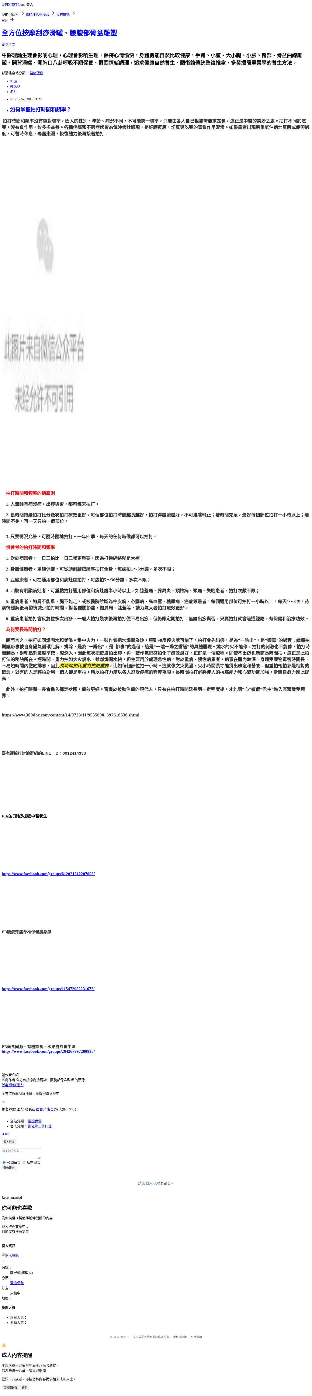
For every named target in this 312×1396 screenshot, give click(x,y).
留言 (50, 1109)
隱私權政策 (180, 1337)
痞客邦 (41, 1109)
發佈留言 (8, 1167)
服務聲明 (196, 1337)
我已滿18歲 (10, 1387)
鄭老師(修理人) (13, 1085)
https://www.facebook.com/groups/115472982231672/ (48, 989)
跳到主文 (8, 44)
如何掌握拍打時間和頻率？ (40, 109)
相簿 (13, 81)
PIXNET (124, 1337)
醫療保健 (36, 73)
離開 (24, 1387)
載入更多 (8, 1142)
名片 (13, 92)
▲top (5, 1133)
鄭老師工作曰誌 (40, 1126)
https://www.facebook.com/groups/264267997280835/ (48, 1051)
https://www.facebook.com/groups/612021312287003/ (48, 874)
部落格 (15, 86)
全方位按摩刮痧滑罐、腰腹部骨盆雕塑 (59, 33)
